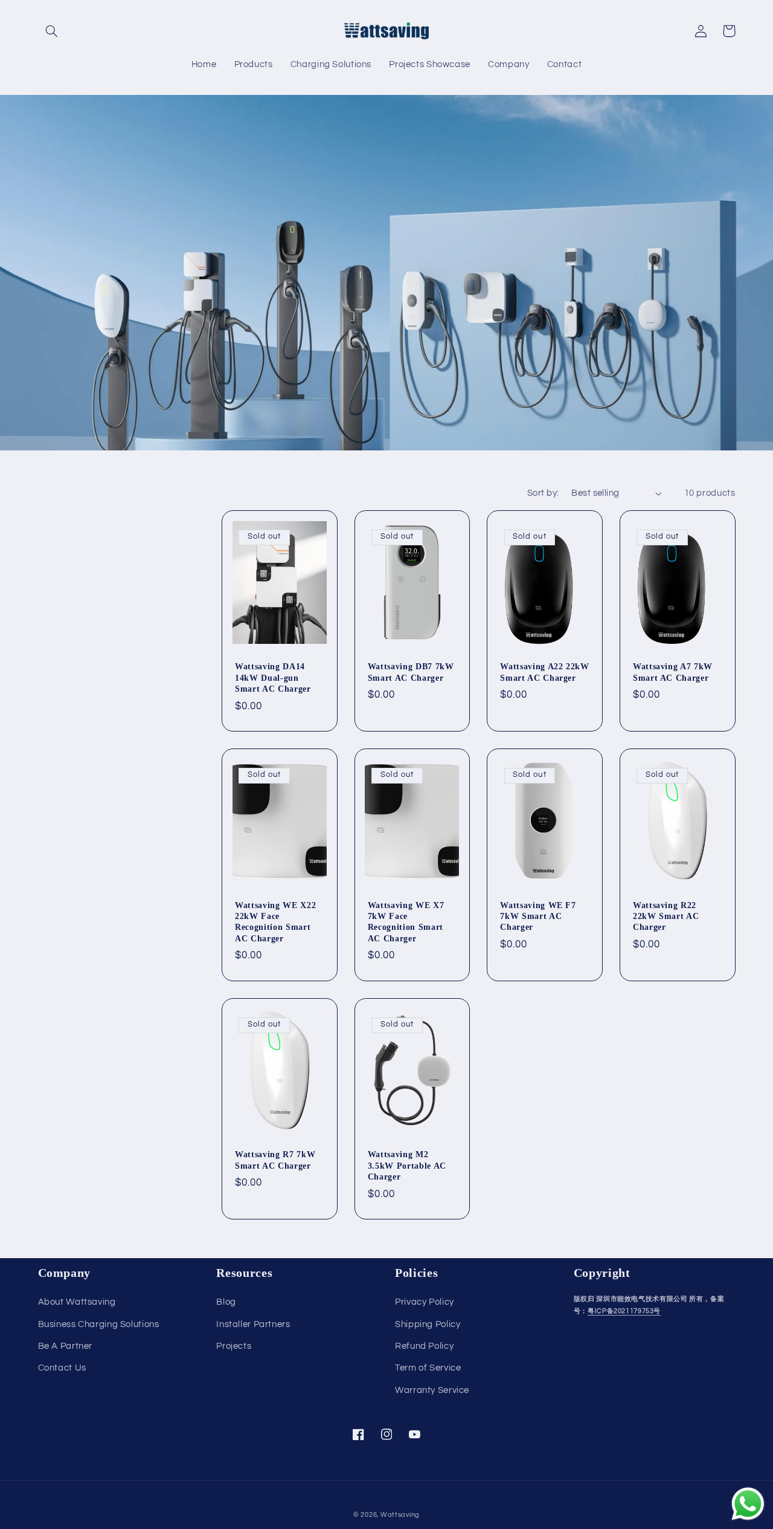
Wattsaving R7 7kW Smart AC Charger (275, 1159)
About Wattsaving (77, 1302)
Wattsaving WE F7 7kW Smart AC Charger (538, 916)
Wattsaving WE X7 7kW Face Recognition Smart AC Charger (406, 921)
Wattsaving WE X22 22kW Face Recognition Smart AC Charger (275, 921)
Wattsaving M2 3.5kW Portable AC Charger (407, 1165)
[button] (52, 31)
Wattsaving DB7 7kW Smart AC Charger (411, 671)
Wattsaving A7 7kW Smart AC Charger (673, 671)
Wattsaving (400, 1514)
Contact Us (62, 1367)
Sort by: (543, 493)
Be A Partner (65, 1346)
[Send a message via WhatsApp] (748, 1504)
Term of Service (428, 1367)
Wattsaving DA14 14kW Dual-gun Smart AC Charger (273, 677)
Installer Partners (253, 1324)
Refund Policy (424, 1346)
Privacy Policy (424, 1302)
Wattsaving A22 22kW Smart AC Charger (544, 671)
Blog (226, 1302)
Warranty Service (432, 1390)
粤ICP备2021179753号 (624, 1311)
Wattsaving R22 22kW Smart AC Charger (666, 916)
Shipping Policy (427, 1324)
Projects (233, 1346)
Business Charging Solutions (98, 1324)
